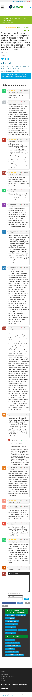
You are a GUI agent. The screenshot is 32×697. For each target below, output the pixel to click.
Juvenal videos (10, 648)
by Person (23, 684)
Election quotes (10, 633)
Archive (3, 673)
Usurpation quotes (11, 630)
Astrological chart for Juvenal (14, 654)
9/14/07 (13, 191)
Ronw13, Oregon (13, 542)
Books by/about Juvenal (13, 645)
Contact (4, 678)
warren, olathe (14, 231)
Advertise (4, 674)
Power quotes (10, 618)
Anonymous (13, 204)
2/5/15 (12, 329)
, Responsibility (23, 74)
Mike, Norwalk (13, 174)
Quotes (4, 684)
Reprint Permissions (7, 676)
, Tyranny (12, 76)
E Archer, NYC (14, 440)
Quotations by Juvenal (12, 642)
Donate (29, 1)
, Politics (11, 74)
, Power (16, 74)
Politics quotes (21, 615)
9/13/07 (19, 92)
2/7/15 (12, 524)
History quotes (10, 615)
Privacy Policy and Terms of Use (7, 695)
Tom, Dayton (13, 467)
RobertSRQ (12, 92)
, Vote (23, 76)
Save (26, 598)
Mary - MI (11, 502)
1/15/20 (20, 443)
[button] (9, 573)
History (6, 74)
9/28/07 (13, 232)
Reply (26, 90)
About (3, 671)
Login (13, 1)
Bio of (10, 639)
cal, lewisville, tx (14, 523)
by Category (13, 684)
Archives (4, 689)
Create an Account (21, 1)
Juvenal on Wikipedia (12, 651)
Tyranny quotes (10, 627)
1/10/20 (22, 542)
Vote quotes (22, 630)
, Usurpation (18, 76)
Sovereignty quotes (11, 624)
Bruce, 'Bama (12, 104)
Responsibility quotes (12, 621)
